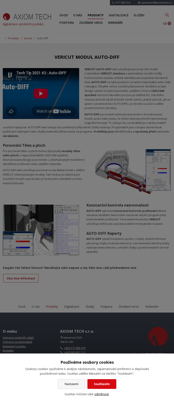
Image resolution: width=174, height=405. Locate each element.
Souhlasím (102, 384)
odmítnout (101, 394)
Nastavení (71, 384)
